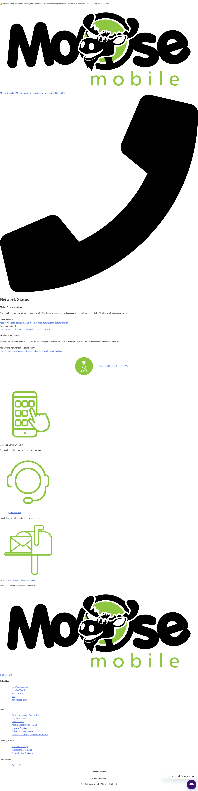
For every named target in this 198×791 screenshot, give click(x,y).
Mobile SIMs (5, 93)
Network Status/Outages (22, 753)
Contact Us (16, 765)
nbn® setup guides (20, 687)
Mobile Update (22, 93)
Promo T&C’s (18, 721)
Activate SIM (17, 693)
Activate (44, 93)
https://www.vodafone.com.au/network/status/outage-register (25, 329)
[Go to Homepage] (99, 90)
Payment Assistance (20, 728)
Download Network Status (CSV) (113, 366)
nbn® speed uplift (19, 700)
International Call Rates (22, 750)
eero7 (14, 703)
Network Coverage (20, 746)
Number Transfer (19, 690)
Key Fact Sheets (19, 718)
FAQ (39, 93)
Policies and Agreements (22, 731)
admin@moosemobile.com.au (22, 580)
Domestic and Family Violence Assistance (30, 734)
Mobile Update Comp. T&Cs (24, 725)
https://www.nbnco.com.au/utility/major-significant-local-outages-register (31, 351)
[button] (99, 193)
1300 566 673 (15, 512)
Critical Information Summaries (25, 715)
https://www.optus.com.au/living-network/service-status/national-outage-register (34, 323)
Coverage (33, 93)
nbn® (13, 93)
